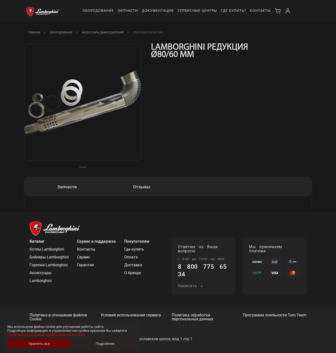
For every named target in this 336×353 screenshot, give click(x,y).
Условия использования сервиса (131, 315)
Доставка (133, 265)
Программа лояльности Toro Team (274, 315)
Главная (34, 32)
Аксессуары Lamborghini (41, 276)
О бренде (132, 272)
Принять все (39, 343)
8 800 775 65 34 (202, 270)
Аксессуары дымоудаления (102, 32)
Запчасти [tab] (67, 186)
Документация (158, 10)
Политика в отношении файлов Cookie (58, 317)
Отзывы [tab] (141, 186)
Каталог (37, 241)
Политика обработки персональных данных (192, 317)
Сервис (83, 257)
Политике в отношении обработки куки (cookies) (46, 335)
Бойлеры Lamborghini (49, 257)
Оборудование (98, 10)
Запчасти (128, 10)
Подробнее (105, 343)
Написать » (190, 286)
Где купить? (233, 10)
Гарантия (85, 265)
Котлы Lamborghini (47, 249)
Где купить (134, 249)
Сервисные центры (197, 10)
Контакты (260, 10)
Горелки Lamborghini (49, 265)
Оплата (131, 257)
